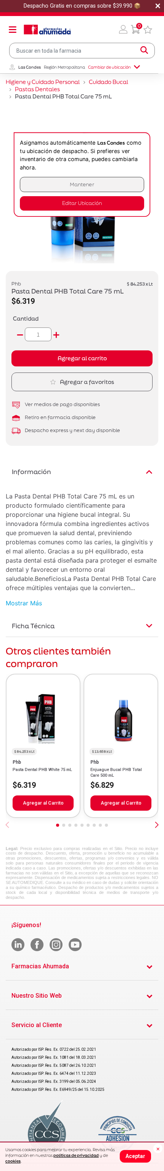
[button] (123, 29)
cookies (13, 1161)
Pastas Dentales (37, 89)
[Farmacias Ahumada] (47, 29)
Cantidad (26, 318)
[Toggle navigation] (12, 29)
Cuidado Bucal (108, 81)
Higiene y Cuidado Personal (43, 81)
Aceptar (135, 1156)
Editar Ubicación (82, 203)
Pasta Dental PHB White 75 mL (42, 769)
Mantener (82, 184)
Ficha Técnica (33, 625)
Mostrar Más (24, 603)
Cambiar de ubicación (109, 67)
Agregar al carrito (82, 358)
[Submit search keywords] (144, 50)
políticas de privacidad (76, 1155)
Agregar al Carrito (43, 803)
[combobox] (82, 50)
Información (31, 471)
